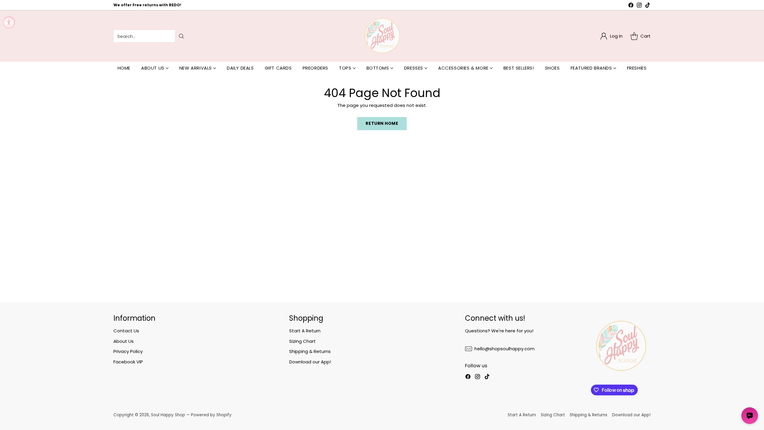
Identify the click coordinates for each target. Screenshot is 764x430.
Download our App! (310, 362)
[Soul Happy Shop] (382, 36)
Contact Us (126, 331)
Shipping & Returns (310, 351)
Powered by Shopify (211, 415)
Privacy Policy (128, 351)
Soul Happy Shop (168, 415)
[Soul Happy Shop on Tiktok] (648, 6)
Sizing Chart (302, 341)
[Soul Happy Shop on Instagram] (639, 6)
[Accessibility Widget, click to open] (9, 22)
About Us (123, 341)
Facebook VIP (128, 362)
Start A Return (305, 331)
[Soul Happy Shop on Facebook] (631, 6)
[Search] (181, 36)
